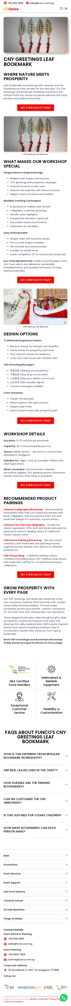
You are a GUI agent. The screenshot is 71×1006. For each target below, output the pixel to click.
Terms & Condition (13, 1001)
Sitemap (43, 999)
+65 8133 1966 (16, 938)
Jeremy (33, 999)
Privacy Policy (55, 999)
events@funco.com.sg (21, 959)
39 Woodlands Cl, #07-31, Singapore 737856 (33, 970)
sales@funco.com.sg (20, 943)
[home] (11, 9)
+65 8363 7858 (16, 954)
